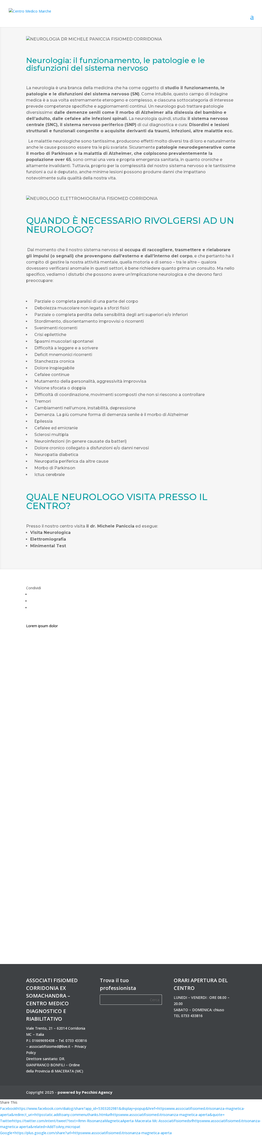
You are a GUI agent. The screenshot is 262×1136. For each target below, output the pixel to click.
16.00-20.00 (199, 816)
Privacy (189, 829)
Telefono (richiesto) (199, 683)
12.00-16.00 (199, 810)
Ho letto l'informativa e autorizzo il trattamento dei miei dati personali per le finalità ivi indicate (204, 850)
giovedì (195, 769)
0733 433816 (76, 1040)
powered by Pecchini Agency (85, 1092)
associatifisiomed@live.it (49, 1046)
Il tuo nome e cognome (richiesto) (202, 623)
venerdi (195, 775)
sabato (195, 781)
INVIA (217, 871)
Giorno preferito (196, 740)
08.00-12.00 (199, 804)
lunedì (194, 749)
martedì (195, 756)
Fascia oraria (193, 794)
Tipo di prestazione (199, 712)
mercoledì (197, 762)
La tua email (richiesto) (202, 655)
